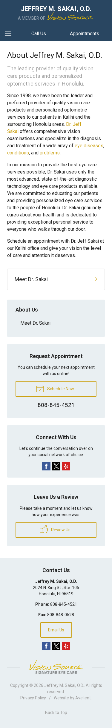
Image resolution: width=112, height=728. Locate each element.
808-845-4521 (63, 604)
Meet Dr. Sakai (35, 323)
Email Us (56, 630)
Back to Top (56, 712)
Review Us (60, 529)
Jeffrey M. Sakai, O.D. (64, 685)
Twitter (56, 466)
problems (50, 153)
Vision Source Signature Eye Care (56, 667)
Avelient (83, 698)
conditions (18, 153)
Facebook (46, 466)
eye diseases (89, 145)
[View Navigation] (10, 34)
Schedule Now (60, 388)
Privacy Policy (33, 698)
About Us (27, 309)
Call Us (38, 33)
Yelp (66, 466)
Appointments (84, 33)
